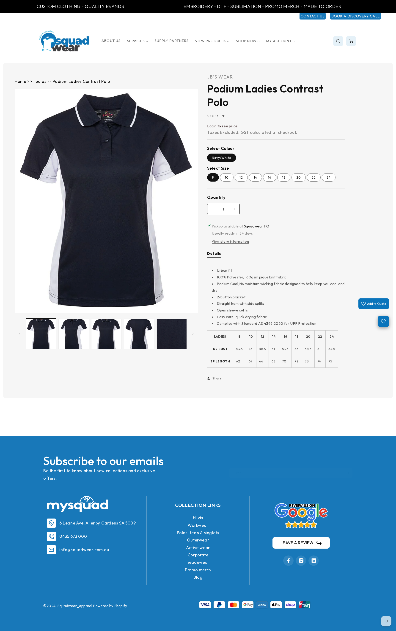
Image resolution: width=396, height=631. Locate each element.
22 (314, 177)
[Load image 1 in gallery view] (41, 334)
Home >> (23, 81)
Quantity (216, 197)
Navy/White (221, 158)
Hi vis (198, 517)
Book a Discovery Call (355, 16)
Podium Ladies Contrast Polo (81, 81)
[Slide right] (193, 334)
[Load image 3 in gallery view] (106, 334)
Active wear (198, 547)
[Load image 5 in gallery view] (172, 334)
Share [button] (217, 378)
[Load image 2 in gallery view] (73, 334)
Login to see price (222, 126)
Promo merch (198, 569)
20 (298, 177)
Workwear (198, 525)
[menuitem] (111, 41)
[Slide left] (20, 334)
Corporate (198, 555)
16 (269, 177)
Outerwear (198, 540)
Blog (197, 577)
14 (255, 177)
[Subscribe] (347, 473)
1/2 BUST (220, 349)
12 (241, 177)
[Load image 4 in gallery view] (139, 334)
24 (329, 177)
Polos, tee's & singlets (198, 532)
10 (227, 177)
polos (41, 81)
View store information (230, 241)
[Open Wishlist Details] (383, 321)
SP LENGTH (220, 361)
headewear (198, 562)
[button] (338, 41)
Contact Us (312, 16)
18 (284, 177)
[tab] (214, 254)
